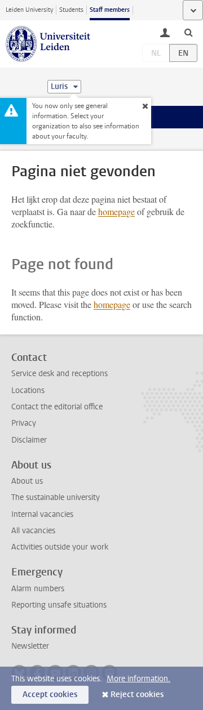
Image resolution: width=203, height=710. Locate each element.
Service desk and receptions (59, 373)
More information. (138, 678)
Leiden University (29, 10)
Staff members (110, 10)
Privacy (23, 423)
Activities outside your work (59, 547)
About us (27, 481)
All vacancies (33, 530)
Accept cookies (50, 694)
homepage (116, 211)
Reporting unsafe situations (59, 605)
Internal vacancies (42, 514)
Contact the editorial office (57, 406)
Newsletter (30, 646)
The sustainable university (55, 497)
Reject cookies (137, 694)
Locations (28, 390)
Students (71, 10)
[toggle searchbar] (188, 32)
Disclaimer (29, 440)
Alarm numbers (37, 588)
